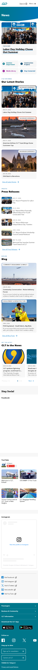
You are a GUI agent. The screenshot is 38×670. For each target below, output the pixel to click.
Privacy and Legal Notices (9, 667)
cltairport (24, 565)
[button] (6, 381)
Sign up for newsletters (11, 651)
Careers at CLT (11, 658)
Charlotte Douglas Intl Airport (11, 565)
